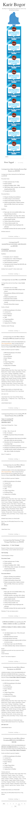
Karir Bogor (14, 4)
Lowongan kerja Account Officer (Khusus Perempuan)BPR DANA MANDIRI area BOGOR (14, 740)
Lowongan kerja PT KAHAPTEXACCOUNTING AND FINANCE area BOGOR (14, 244)
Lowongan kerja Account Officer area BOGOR (14, 279)
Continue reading (14, 236)
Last (15, 806)
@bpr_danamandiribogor (6, 343)
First (4, 803)
